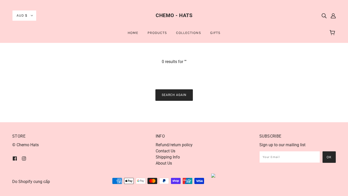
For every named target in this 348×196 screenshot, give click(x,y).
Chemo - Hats (174, 15)
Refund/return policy (174, 144)
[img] (324, 15)
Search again (174, 95)
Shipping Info (168, 157)
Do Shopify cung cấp (31, 181)
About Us (164, 163)
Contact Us (165, 151)
